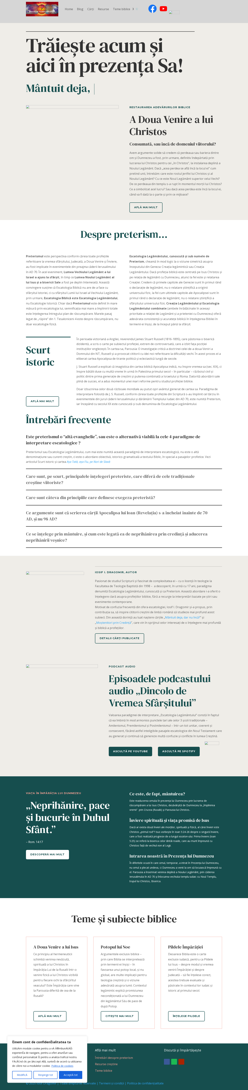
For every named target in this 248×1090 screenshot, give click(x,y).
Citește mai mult (119, 1016)
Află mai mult (146, 207)
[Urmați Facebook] (167, 1062)
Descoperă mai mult (47, 854)
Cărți (90, 9)
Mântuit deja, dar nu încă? (182, 617)
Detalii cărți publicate (119, 638)
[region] (47, 1059)
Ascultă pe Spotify (178, 751)
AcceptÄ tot (71, 1075)
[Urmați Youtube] (181, 1062)
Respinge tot (45, 1075)
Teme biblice (121, 9)
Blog (80, 9)
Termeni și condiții (111, 1083)
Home (69, 9)
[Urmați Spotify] (174, 1062)
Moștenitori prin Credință (113, 623)
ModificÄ (22, 1075)
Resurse (103, 9)
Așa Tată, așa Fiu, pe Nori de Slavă (88, 462)
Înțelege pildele (186, 1016)
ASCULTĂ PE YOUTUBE (130, 751)
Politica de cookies (62, 1066)
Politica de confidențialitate (145, 1083)
